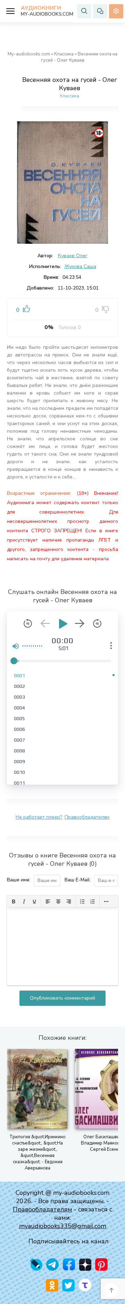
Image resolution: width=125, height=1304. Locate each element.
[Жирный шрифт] (13, 901)
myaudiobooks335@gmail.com (62, 1226)
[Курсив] (24, 901)
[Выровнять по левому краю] (48, 901)
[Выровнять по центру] (58, 901)
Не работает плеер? (39, 817)
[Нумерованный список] (93, 901)
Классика (64, 54)
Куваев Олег (73, 255)
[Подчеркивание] (34, 901)
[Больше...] (106, 901)
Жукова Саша (80, 266)
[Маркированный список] (82, 901)
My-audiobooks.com (29, 54)
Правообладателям (87, 817)
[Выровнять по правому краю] (69, 901)
